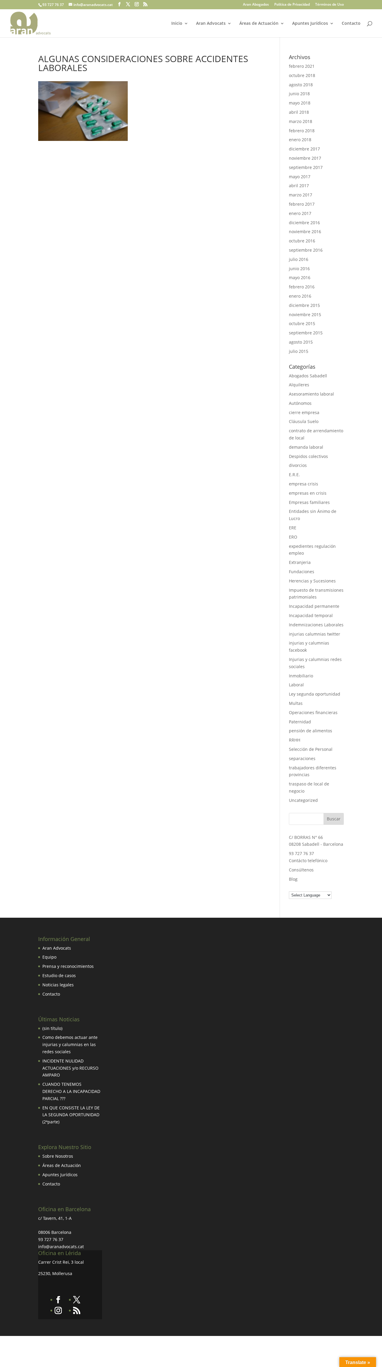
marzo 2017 (300, 195)
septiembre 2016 (306, 250)
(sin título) (52, 1028)
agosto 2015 (301, 342)
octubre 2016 (302, 241)
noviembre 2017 (305, 158)
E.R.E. (294, 474)
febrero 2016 (302, 287)
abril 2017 (299, 185)
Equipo (49, 957)
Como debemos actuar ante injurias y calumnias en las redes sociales (70, 1044)
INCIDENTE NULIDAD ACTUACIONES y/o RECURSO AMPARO (70, 1068)
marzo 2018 (300, 121)
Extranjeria (300, 562)
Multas (296, 703)
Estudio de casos (59, 975)
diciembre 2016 (304, 222)
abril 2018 (299, 112)
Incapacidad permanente (314, 606)
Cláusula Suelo (303, 421)
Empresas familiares (309, 502)
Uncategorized (303, 800)
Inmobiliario (301, 676)
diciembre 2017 (304, 149)
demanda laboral (306, 447)
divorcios (298, 465)
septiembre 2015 (306, 333)
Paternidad (300, 722)
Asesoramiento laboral (311, 394)
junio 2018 (299, 93)
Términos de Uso (329, 5)
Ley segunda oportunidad (314, 694)
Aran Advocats (211, 23)
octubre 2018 (302, 75)
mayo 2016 (299, 277)
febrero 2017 (302, 204)
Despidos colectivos (308, 456)
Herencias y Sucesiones (313, 581)
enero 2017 (300, 213)
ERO (293, 537)
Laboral (296, 685)
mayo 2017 (299, 176)
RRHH (294, 740)
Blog (293, 879)
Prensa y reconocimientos (68, 966)
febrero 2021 (302, 66)
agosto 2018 (301, 84)
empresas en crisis (307, 493)
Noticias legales (58, 985)
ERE (292, 527)
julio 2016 (298, 259)
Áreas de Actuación (258, 23)
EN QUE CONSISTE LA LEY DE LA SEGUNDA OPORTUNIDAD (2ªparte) (71, 1115)
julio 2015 (298, 351)
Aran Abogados (256, 5)
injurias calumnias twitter (314, 634)
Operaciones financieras (313, 712)
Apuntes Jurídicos (310, 23)
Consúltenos (301, 870)
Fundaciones (301, 571)
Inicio (176, 23)
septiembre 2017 (306, 167)
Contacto (351, 23)
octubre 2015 (302, 323)
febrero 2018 (302, 130)
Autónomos (300, 403)
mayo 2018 (299, 103)
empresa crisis (303, 484)
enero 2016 (300, 296)
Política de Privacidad (292, 5)
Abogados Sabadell (308, 376)
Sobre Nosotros (57, 1156)
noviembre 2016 (305, 231)
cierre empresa (304, 412)
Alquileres (299, 385)
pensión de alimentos (310, 731)
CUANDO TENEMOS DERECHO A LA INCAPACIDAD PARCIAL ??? (71, 1091)
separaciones (302, 758)
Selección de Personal (310, 749)
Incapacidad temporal (311, 615)
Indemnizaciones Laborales (316, 625)
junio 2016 (299, 268)
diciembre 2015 (304, 305)
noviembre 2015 (305, 314)
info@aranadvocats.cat (61, 1246)
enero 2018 (300, 139)
